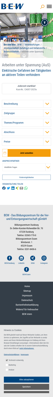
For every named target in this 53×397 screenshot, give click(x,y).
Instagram (44, 263)
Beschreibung (11, 103)
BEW (19, 44)
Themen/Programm (14, 122)
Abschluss (9, 132)
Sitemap (27, 291)
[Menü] (49, 6)
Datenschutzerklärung (11, 354)
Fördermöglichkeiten (26, 177)
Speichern (26, 387)
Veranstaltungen (32, 44)
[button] (44, 22)
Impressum (27, 295)
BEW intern (27, 314)
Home (27, 286)
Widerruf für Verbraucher (27, 309)
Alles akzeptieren (26, 379)
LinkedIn (21, 263)
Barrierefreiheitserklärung (27, 304)
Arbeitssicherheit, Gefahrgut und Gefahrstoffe (24, 48)
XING (33, 263)
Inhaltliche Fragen (10, 167)
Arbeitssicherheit (11, 51)
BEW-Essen (26, 274)
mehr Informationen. (26, 348)
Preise (7, 141)
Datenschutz (27, 300)
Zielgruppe (9, 113)
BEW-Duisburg (10, 263)
